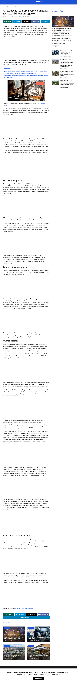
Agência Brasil (15, 6)
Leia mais (56, 46)
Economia (6, 628)
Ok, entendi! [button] (38, 678)
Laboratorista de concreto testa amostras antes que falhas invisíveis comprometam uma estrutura (38, 637)
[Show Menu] (4, 2)
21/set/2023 (14, 16)
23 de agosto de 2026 (9, 640)
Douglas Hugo (57, 35)
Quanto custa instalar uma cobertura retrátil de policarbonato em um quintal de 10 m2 (38, 655)
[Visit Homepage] (39, 2)
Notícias (8, 6)
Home (4, 6)
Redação (7, 16)
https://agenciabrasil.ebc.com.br (24, 608)
